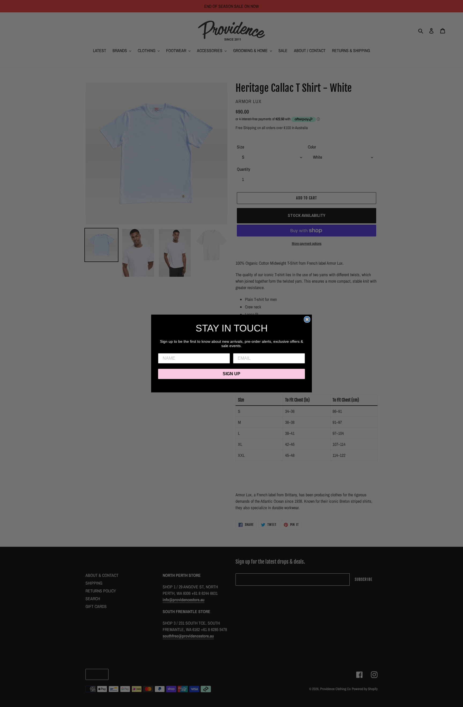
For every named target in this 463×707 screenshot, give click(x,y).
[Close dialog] (307, 319)
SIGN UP (231, 373)
